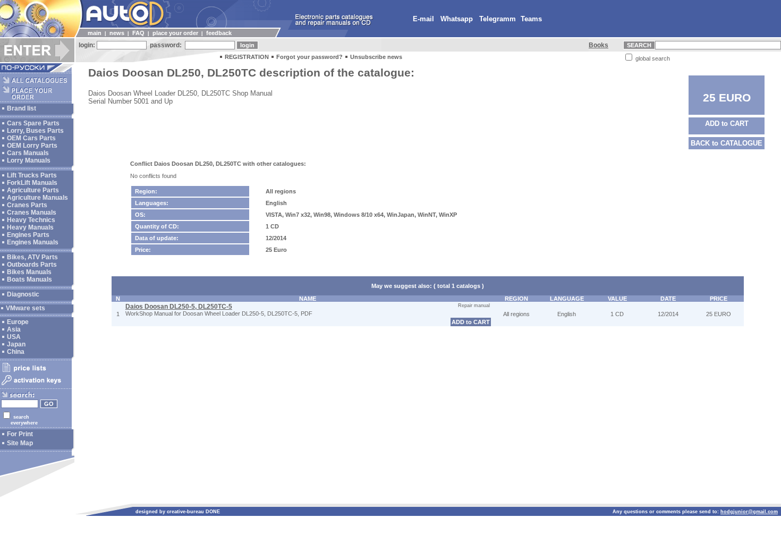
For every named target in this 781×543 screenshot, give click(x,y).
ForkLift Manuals (32, 182)
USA (14, 337)
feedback (219, 33)
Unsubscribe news (376, 57)
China (15, 351)
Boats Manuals (29, 279)
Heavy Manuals (30, 227)
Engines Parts (28, 235)
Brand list (21, 108)
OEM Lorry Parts (32, 145)
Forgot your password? (309, 57)
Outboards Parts (32, 264)
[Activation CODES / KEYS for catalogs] (36, 385)
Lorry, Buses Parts (35, 130)
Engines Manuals (32, 242)
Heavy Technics (31, 220)
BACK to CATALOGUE (726, 143)
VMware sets (25, 308)
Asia (14, 329)
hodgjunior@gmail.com (749, 511)
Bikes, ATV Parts (32, 257)
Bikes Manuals (29, 272)
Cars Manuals (28, 153)
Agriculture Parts (33, 190)
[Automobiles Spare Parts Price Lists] (36, 371)
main (94, 33)
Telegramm (497, 19)
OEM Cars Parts (31, 138)
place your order (175, 33)
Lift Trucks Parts (32, 175)
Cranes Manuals (31, 212)
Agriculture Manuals (37, 197)
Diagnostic (23, 294)
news (116, 33)
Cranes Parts (27, 205)
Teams (531, 19)
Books (598, 45)
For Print (20, 434)
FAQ (138, 33)
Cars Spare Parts (33, 123)
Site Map (20, 443)
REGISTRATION (247, 57)
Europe (18, 322)
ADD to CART (727, 124)
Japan (16, 344)
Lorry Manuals (28, 160)
